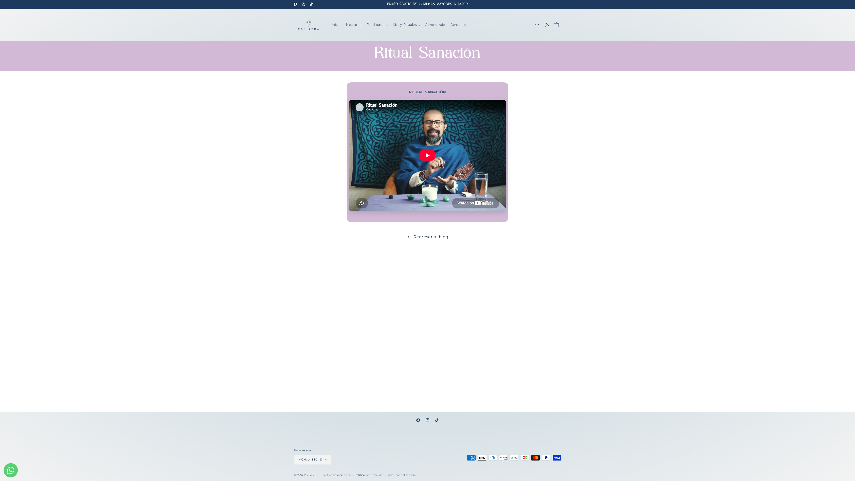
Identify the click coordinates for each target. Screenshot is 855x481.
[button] (377, 24)
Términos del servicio (402, 475)
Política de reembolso (336, 475)
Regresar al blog (430, 236)
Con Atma (310, 475)
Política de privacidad (369, 475)
